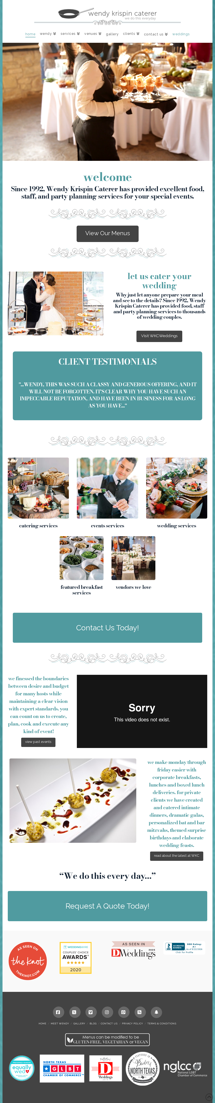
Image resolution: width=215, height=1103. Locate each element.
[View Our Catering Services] (38, 488)
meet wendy (60, 1023)
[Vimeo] (91, 1012)
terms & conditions (161, 1023)
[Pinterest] (124, 1012)
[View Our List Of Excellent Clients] (82, 558)
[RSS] (140, 1012)
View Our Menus (107, 233)
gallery (79, 1023)
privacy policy (132, 1023)
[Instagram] (107, 1012)
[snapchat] (156, 1012)
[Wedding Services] (176, 488)
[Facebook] (58, 1012)
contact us (109, 1023)
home (42, 1023)
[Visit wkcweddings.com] (56, 303)
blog (93, 1023)
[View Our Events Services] (107, 488)
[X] (75, 1012)
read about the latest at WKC (176, 856)
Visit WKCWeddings (159, 335)
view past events (38, 742)
